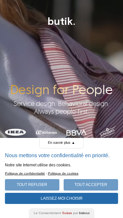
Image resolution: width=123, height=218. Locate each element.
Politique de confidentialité (25, 173)
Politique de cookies (63, 173)
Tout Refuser (32, 184)
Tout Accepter (90, 184)
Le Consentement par (62, 213)
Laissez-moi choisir (62, 198)
